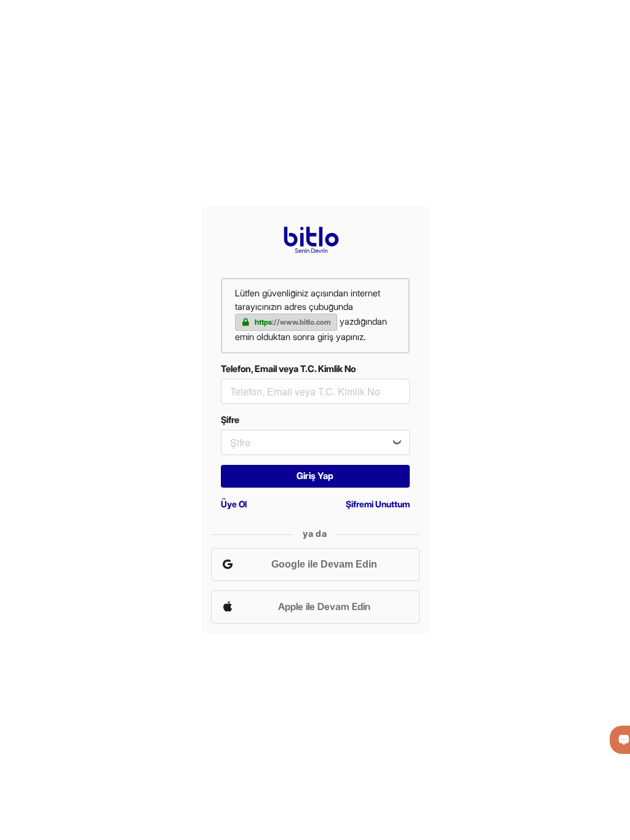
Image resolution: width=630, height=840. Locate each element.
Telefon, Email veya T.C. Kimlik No (288, 368)
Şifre (230, 420)
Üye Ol (234, 504)
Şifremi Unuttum (378, 504)
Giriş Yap (315, 475)
